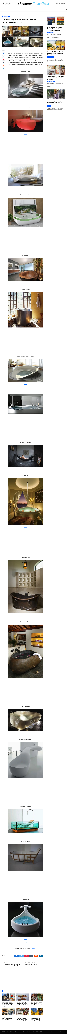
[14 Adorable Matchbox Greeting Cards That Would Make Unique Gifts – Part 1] (56, 70)
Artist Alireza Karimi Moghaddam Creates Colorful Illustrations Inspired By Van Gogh (35, 1018)
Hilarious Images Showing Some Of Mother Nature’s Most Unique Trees (55, 102)
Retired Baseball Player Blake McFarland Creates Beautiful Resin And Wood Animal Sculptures (22, 1004)
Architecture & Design (18, 9)
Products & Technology (41, 9)
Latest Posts (51, 9)
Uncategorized (8, 12)
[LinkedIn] (3, 68)
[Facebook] (3, 54)
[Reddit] (3, 65)
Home (3, 12)
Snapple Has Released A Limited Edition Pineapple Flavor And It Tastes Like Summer (55, 53)
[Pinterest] (3, 59)
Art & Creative (51, 32)
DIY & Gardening (30, 9)
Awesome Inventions (27, 1031)
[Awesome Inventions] (33, 3)
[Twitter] (3, 56)
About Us (57, 1031)
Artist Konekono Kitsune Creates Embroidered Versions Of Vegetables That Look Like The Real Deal (21, 1019)
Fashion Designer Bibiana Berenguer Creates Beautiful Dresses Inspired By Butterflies (36, 1004)
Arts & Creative (8, 9)
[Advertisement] (25, 146)
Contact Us (62, 1031)
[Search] (66, 9)
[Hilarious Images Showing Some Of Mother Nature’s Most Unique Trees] (56, 94)
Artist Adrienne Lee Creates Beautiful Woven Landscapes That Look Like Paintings (54, 29)
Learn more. (33, 948)
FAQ (41, 1031)
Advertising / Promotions (48, 1031)
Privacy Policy (35, 1031)
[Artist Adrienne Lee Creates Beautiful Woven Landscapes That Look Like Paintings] (56, 20)
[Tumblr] (3, 62)
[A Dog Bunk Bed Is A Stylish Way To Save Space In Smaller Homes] (8, 1011)
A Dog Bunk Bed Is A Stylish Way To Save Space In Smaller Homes (8, 1018)
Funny (49, 106)
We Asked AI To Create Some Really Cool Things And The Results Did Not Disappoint (7, 1004)
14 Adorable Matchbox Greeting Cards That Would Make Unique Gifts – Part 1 (55, 78)
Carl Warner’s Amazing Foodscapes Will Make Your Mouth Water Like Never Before (12, 964)
